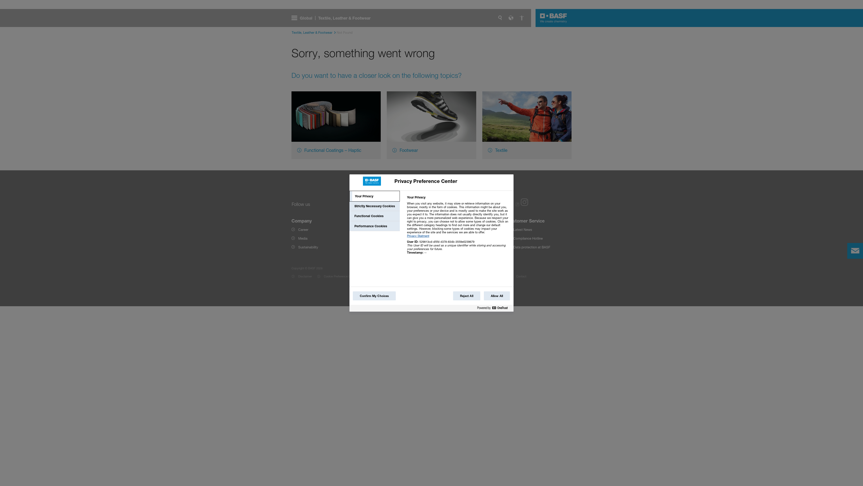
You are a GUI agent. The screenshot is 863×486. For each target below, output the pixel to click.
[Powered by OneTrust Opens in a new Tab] (494, 309)
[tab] (374, 196)
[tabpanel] (458, 227)
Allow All (497, 296)
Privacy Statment (418, 236)
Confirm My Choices (374, 296)
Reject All (466, 296)
